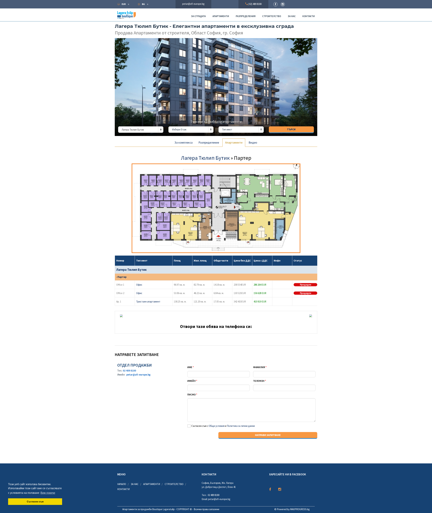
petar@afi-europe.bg (138, 374)
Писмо (191, 394)
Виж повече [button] (47, 492)
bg (143, 4)
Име (189, 367)
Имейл (191, 380)
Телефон (258, 380)
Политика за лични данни (241, 425)
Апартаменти (220, 16)
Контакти (308, 16)
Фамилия (259, 367)
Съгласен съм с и (223, 425)
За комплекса (183, 142)
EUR (124, 4)
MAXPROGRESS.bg (300, 509)
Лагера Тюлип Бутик (206, 158)
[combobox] (140, 129)
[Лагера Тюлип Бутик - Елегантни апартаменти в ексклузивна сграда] (216, 87)
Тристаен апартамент (148, 301)
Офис (139, 284)
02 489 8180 (129, 370)
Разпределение (208, 142)
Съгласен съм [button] (35, 501)
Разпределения (245, 16)
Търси (291, 129)
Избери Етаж (179, 129)
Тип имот (227, 129)
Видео (253, 142)
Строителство (271, 16)
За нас (292, 16)
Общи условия (216, 425)
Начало (121, 484)
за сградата (198, 16)
